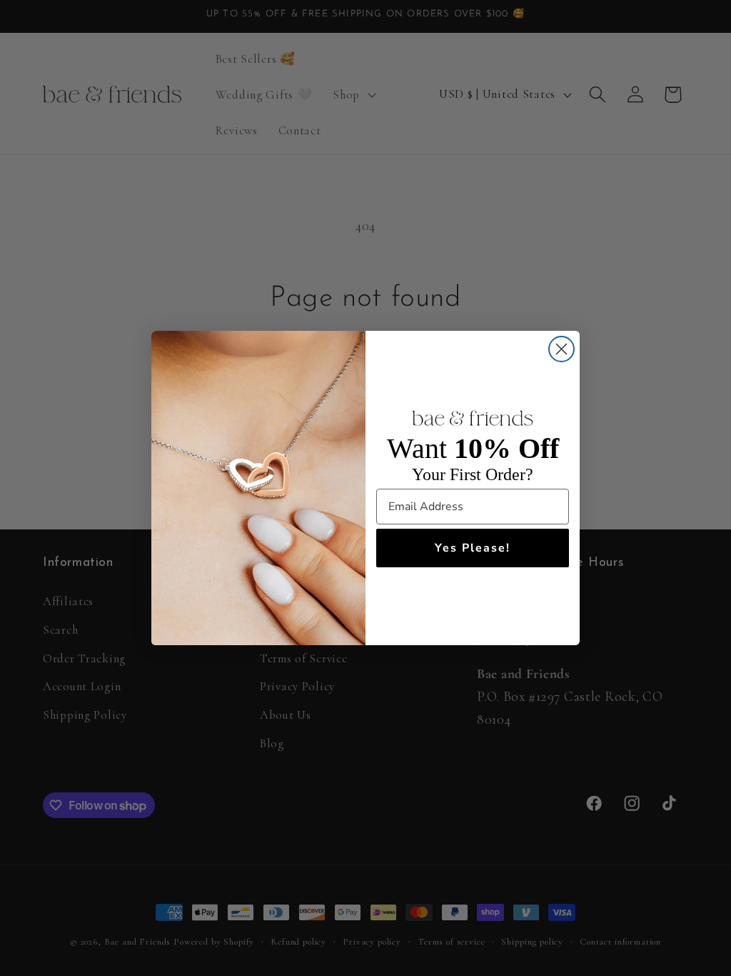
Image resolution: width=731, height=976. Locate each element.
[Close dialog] (561, 349)
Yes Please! (472, 548)
